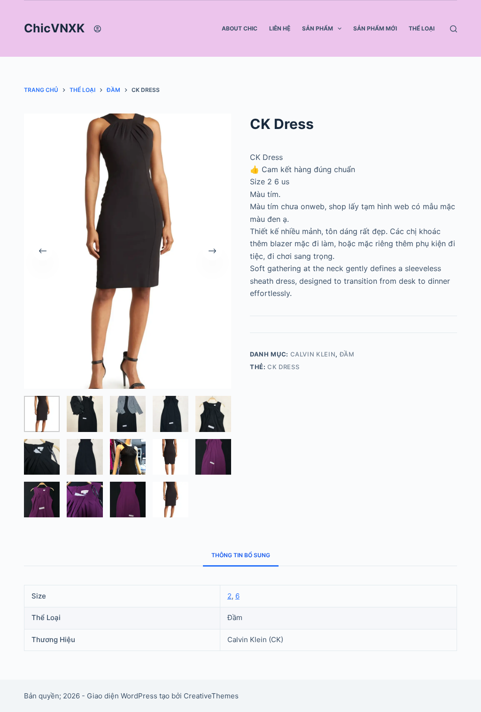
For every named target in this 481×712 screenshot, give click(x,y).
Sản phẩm (317, 28)
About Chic (239, 28)
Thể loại (421, 28)
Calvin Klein (313, 354)
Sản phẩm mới (375, 28)
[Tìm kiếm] (453, 28)
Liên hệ (279, 28)
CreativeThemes (211, 695)
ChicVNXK (54, 28)
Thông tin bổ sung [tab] (240, 555)
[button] (339, 28)
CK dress (283, 367)
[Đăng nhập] (97, 28)
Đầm (347, 354)
